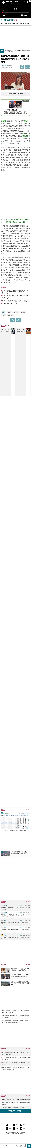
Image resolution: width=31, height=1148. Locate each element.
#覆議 (3, 315)
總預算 (26, 121)
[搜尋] (29, 19)
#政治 (3, 312)
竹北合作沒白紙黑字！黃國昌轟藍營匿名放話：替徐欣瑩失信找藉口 (5, 330)
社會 (13, 23)
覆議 (23, 136)
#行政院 (10, 312)
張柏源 (6, 65)
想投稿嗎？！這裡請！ (15, 1111)
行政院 (24, 133)
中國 (17, 23)
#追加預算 (10, 315)
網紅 (28, 23)
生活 (21, 23)
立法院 (3, 121)
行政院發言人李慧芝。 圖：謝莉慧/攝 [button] (15, 93)
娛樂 (24, 23)
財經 (9, 23)
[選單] (1, 19)
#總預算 (23, 312)
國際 (6, 23)
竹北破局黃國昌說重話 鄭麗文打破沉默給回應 (21, 330)
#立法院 (16, 312)
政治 (2, 23)
